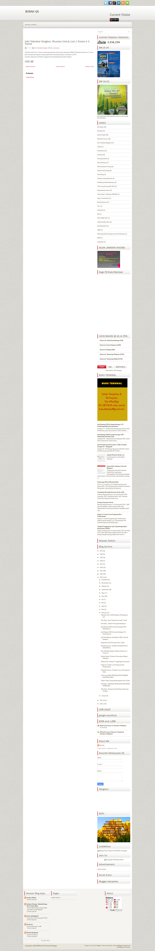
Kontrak (99, 131)
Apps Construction (103, 198)
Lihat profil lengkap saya (107, 748)
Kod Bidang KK (102, 226)
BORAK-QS (32, 11)
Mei (103, 603)
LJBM (99, 230)
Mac (103, 609)
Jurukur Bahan (31, 898)
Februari (104, 613)
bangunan (100, 242)
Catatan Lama (89, 66)
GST (98, 206)
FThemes (93, 945)
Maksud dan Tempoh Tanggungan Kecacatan (115, 662)
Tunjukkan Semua (45, 940)
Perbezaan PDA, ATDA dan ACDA (107, 482)
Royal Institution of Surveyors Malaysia (113, 726)
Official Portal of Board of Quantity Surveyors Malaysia (112, 733)
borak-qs (30, 924)
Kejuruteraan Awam (103, 190)
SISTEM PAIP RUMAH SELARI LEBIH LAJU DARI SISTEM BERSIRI (37, 909)
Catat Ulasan (30, 77)
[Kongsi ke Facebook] (32, 61)
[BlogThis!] (28, 61)
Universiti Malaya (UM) (107, 350)
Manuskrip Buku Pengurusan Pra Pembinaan (111, 234)
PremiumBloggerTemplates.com (121, 945)
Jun (103, 599)
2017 (101, 564)
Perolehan (100, 151)
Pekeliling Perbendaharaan (105, 182)
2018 (101, 561)
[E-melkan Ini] (26, 61)
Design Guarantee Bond (105, 502)
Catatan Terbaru (30, 66)
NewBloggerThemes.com (123, 947)
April (103, 606)
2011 (101, 704)
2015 (101, 571)
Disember (105, 580)
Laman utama (30, 24)
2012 (101, 700)
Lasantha (109, 945)
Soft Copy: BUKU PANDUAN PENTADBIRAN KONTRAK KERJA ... (114, 676)
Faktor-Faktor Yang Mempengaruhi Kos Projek (115, 681)
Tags (110, 367)
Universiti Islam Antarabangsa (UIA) (111, 340)
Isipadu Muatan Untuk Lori (115, 455)
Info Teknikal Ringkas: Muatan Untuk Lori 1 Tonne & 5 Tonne (57, 42)
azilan (102, 745)
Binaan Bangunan (32, 933)
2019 (101, 557)
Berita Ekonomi (102, 202)
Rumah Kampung (32, 934)
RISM (98, 238)
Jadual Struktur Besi (103, 222)
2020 (101, 554)
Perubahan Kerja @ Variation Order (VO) (110, 492)
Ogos (103, 593)
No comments (55, 48)
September (105, 589)
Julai (103, 596)
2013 (101, 577)
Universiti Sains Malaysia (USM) (110, 345)
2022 (101, 551)
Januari (104, 696)
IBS (98, 214)
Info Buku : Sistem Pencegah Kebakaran (113, 624)
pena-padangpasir (33, 916)
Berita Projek (101, 135)
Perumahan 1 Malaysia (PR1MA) (107, 194)
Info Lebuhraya (102, 163)
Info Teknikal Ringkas (41, 48)
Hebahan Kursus (102, 139)
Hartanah (100, 210)
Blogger (119, 370)
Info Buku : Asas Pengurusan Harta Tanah (114, 620)
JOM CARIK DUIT (102, 218)
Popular (101, 367)
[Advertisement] (42, 97)
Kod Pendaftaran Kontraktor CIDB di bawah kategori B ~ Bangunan (112, 446)
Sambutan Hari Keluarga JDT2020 (37, 918)
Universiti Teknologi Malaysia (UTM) (112, 354)
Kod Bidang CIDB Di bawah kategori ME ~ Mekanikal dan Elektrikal (111, 436)
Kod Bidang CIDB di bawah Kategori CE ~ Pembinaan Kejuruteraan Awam (110, 425)
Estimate (100, 155)
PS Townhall (103, 727)
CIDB (99, 147)
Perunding (100, 174)
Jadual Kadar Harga (103, 170)
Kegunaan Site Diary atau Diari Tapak (112, 643)
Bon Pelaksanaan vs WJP (34, 926)
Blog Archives (120, 367)
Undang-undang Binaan (104, 178)
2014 (101, 574)
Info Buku (100, 127)
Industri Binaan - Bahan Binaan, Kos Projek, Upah (37, 905)
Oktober (104, 586)
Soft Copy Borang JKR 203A (106, 186)
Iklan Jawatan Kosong (104, 167)
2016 (101, 567)
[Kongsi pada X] (30, 61)
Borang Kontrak (102, 159)
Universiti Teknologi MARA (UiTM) (111, 359)
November (105, 583)
